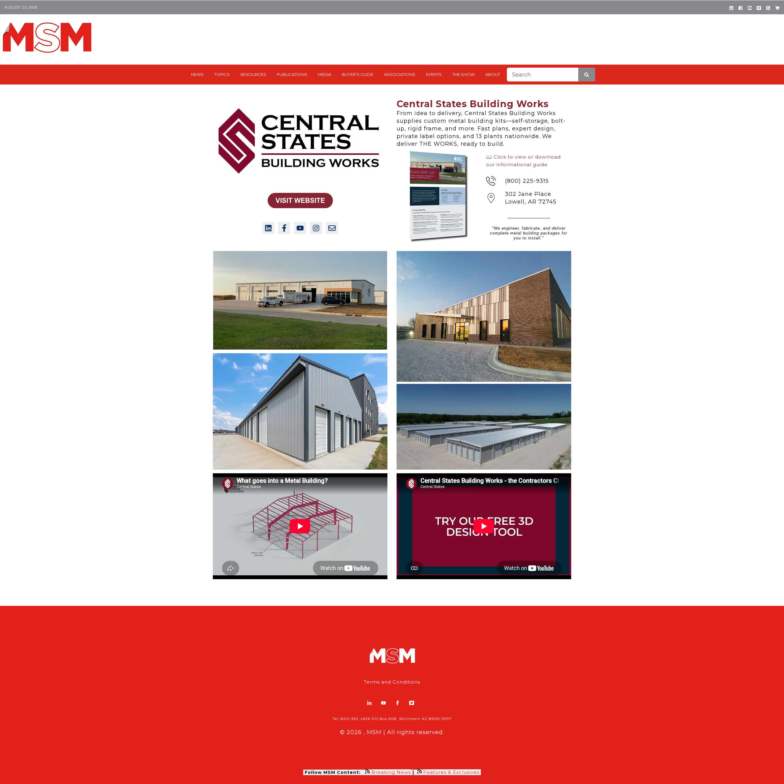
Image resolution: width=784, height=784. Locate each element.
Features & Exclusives (452, 772)
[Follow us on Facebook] (284, 228)
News (197, 74)
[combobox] (551, 74)
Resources (253, 74)
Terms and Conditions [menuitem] (392, 682)
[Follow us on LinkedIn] (268, 228)
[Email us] (332, 228)
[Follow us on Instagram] (316, 228)
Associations (399, 74)
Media (324, 74)
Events (434, 74)
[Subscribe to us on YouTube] (300, 228)
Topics (222, 74)
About (492, 74)
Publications (292, 74)
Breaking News (391, 772)
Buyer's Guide (357, 74)
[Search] (586, 74)
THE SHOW (463, 74)
